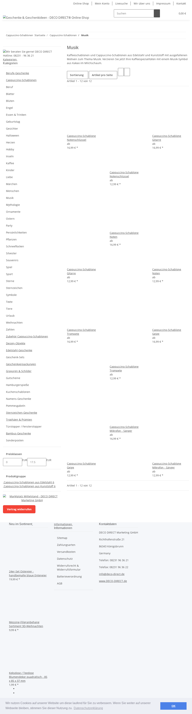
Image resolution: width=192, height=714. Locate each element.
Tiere (9, 308)
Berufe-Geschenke (17, 73)
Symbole (11, 295)
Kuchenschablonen (18, 392)
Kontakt (181, 3)
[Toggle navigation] (7, 10)
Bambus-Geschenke (18, 433)
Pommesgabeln (15, 405)
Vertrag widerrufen (19, 509)
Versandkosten (66, 552)
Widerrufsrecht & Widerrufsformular (69, 567)
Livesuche (121, 3)
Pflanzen (11, 239)
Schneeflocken (15, 246)
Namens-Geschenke (18, 399)
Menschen (12, 191)
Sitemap (62, 538)
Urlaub (10, 315)
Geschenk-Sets (15, 357)
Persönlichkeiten (16, 232)
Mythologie (13, 205)
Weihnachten (14, 322)
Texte (9, 302)
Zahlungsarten (66, 545)
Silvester (11, 253)
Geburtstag (13, 121)
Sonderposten (15, 440)
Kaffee (10, 163)
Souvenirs (12, 260)
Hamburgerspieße (17, 385)
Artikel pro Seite (102, 75)
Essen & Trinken (16, 114)
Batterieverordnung (69, 576)
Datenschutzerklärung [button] (88, 708)
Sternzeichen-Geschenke (21, 412)
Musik (10, 198)
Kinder (10, 170)
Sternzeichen (14, 288)
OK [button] (174, 705)
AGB (59, 583)
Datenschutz (65, 558)
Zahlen (10, 329)
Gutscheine (13, 378)
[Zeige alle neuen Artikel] (32, 524)
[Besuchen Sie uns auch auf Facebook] (19, 689)
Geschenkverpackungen (21, 364)
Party (9, 225)
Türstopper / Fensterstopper (24, 426)
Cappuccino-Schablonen (21, 80)
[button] (166, 13)
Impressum (163, 3)
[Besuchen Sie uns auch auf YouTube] (19, 693)
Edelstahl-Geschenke (19, 350)
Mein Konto (102, 3)
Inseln (10, 156)
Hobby (10, 149)
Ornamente (13, 211)
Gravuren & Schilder (19, 371)
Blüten (10, 101)
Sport (9, 274)
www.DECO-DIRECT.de (113, 581)
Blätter (10, 94)
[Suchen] (157, 13)
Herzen (10, 142)
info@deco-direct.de (111, 574)
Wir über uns (142, 3)
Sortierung (77, 75)
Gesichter (12, 128)
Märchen (11, 184)
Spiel (9, 267)
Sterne (10, 281)
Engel (9, 108)
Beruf (9, 87)
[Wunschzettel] (172, 13)
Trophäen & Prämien (19, 419)
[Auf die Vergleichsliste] (70, 130)
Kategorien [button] (10, 59)
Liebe (9, 177)
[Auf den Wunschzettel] (76, 130)
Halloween (12, 135)
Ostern (10, 218)
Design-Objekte (15, 343)
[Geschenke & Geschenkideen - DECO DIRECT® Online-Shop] (46, 17)
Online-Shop (81, 3)
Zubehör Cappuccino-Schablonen (27, 336)
